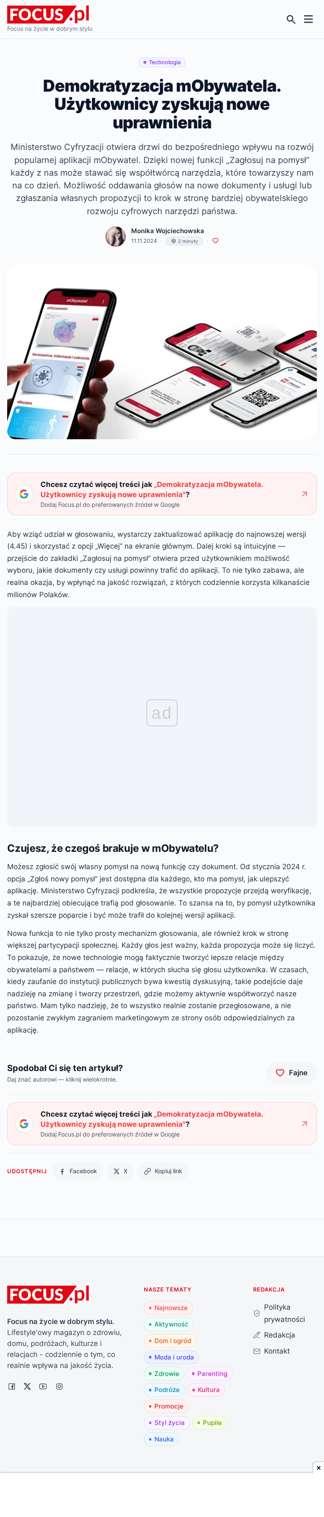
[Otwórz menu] (308, 19)
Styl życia (169, 1423)
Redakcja (279, 1334)
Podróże (167, 1390)
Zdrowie (166, 1374)
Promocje (169, 1406)
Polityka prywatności (284, 1313)
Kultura (209, 1390)
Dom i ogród (172, 1341)
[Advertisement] (162, 1496)
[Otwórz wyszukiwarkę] (291, 19)
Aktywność (171, 1324)
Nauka (164, 1439)
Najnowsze (171, 1308)
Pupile (212, 1423)
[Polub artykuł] (215, 241)
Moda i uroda (174, 1357)
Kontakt (277, 1350)
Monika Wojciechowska (167, 231)
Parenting (212, 1374)
